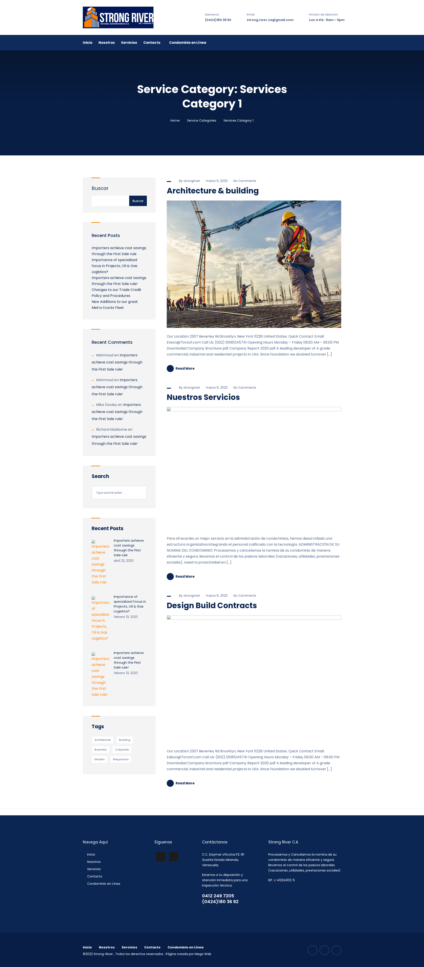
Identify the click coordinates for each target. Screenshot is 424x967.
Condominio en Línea (187, 42)
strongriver (192, 181)
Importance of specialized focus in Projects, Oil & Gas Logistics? (114, 265)
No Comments (244, 181)
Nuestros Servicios (203, 397)
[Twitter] (336, 950)
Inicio (87, 42)
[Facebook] (312, 950)
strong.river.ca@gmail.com (270, 20)
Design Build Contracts (212, 605)
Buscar (100, 188)
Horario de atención (323, 14)
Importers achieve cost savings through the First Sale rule (129, 547)
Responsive (121, 759)
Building (124, 740)
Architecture (103, 740)
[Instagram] (324, 950)
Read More (185, 368)
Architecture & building (213, 190)
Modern (100, 759)
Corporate (122, 749)
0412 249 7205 (218, 896)
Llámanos (212, 14)
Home (175, 120)
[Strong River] (118, 17)
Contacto (151, 42)
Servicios (129, 42)
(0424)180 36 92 (218, 20)
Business (101, 749)
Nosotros (106, 42)
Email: (251, 14)
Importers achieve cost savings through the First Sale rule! (117, 362)
